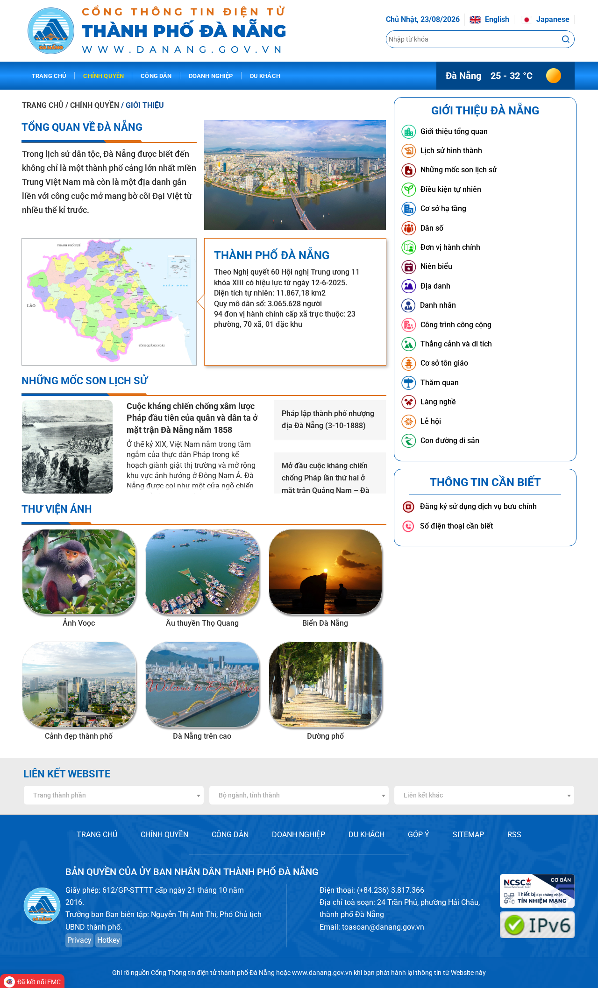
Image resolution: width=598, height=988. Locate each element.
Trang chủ (49, 75)
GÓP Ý (418, 834)
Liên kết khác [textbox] (423, 795)
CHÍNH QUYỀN (164, 834)
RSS (514, 834)
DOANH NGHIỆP (298, 834)
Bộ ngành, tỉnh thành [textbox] (249, 795)
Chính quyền (103, 75)
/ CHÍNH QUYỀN (93, 105)
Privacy (79, 940)
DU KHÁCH (366, 834)
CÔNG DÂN (230, 834)
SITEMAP (468, 834)
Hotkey (108, 940)
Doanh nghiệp (211, 75)
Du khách (265, 75)
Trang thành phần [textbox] (59, 795)
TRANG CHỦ (43, 105)
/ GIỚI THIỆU (142, 105)
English (496, 19)
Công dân (156, 75)
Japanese (552, 19)
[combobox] (114, 795)
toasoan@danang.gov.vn (383, 927)
